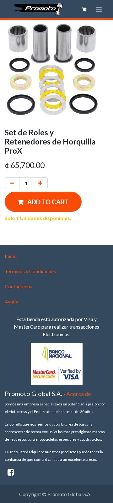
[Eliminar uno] (12, 183)
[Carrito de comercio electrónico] (84, 9)
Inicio (11, 256)
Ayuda (11, 301)
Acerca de (78, 394)
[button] (43, 202)
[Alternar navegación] (99, 9)
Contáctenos (18, 286)
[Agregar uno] (40, 183)
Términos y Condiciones (30, 271)
